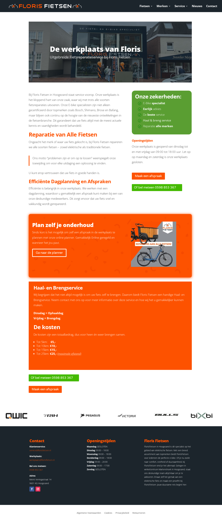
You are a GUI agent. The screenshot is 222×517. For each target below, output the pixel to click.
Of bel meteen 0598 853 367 (155, 187)
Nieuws (197, 6)
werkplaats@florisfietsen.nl (42, 460)
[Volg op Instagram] (37, 489)
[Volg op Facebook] (31, 489)
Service (180, 6)
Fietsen (145, 6)
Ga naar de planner (49, 253)
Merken (162, 6)
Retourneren (138, 513)
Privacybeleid (122, 513)
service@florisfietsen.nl (40, 450)
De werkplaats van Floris (95, 49)
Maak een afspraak (148, 176)
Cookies (108, 513)
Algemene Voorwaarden (89, 513)
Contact (211, 6)
